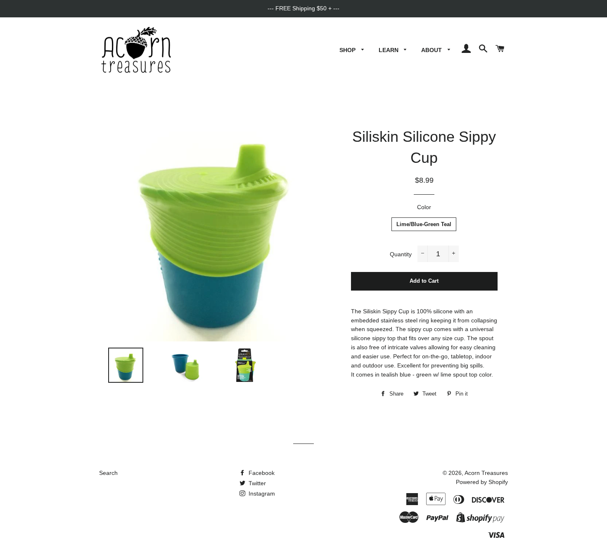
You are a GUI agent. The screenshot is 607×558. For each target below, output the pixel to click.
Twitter (256, 483)
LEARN (389, 50)
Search (108, 473)
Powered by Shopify (482, 482)
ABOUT (432, 50)
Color (424, 207)
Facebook (261, 473)
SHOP (348, 50)
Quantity (401, 254)
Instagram (261, 493)
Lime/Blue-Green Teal (423, 224)
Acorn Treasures (486, 473)
